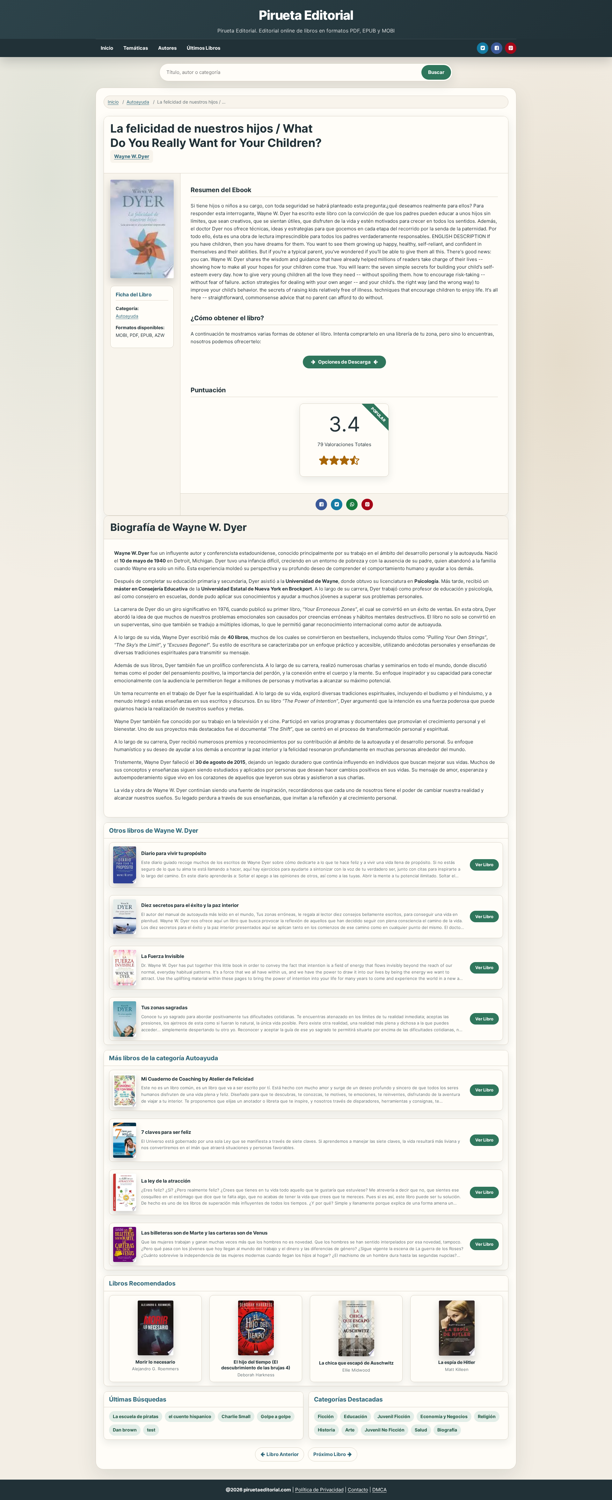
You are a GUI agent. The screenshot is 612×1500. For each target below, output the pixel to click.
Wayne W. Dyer (131, 156)
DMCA (379, 1490)
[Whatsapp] (352, 504)
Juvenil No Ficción (384, 1429)
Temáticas (135, 48)
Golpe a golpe (276, 1416)
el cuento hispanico (190, 1416)
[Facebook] (496, 48)
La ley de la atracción (165, 1181)
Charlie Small (236, 1416)
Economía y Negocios (444, 1416)
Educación (355, 1416)
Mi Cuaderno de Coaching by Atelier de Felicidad (197, 1079)
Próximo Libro (329, 1454)
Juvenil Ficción (393, 1416)
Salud (421, 1429)
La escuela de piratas (135, 1416)
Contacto (358, 1490)
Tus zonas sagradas (164, 1007)
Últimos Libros (203, 48)
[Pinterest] (510, 48)
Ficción (326, 1416)
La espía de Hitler (456, 1362)
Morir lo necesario (155, 1362)
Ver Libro (484, 864)
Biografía (447, 1429)
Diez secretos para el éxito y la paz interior (190, 905)
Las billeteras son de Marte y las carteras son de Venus (204, 1233)
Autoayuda (138, 102)
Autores (167, 48)
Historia (326, 1429)
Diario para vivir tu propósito (173, 853)
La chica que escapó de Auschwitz (356, 1363)
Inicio (107, 48)
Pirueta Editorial (306, 15)
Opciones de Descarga (344, 362)
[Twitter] (482, 48)
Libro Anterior (282, 1454)
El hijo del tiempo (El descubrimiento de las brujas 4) (255, 1365)
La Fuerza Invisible (162, 956)
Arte (349, 1429)
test (151, 1429)
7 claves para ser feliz (166, 1132)
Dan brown (125, 1429)
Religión (487, 1416)
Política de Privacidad (319, 1490)
